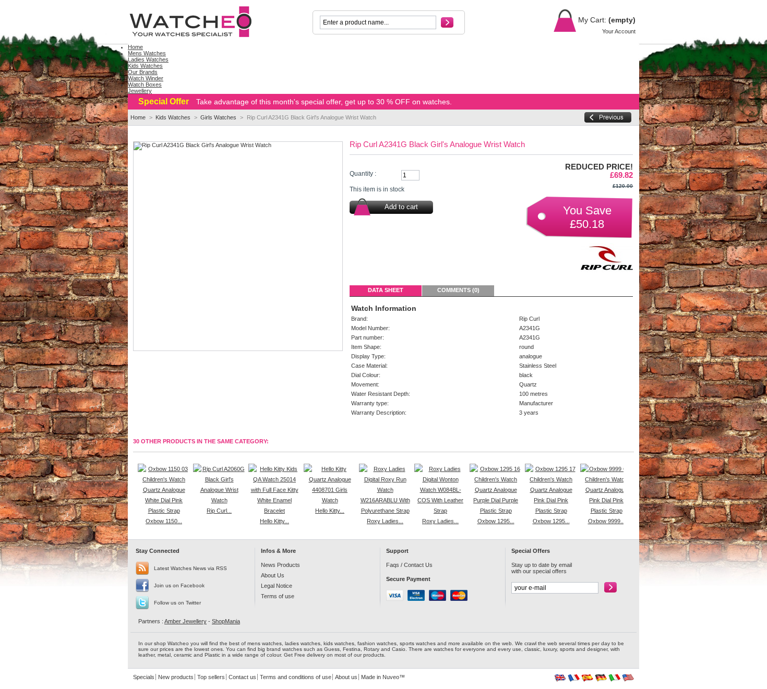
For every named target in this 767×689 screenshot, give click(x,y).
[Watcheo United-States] (628, 679)
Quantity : (363, 173)
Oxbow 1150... (164, 521)
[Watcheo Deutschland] (601, 679)
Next (626, 484)
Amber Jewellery (185, 621)
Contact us (242, 677)
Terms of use (277, 596)
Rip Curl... (219, 510)
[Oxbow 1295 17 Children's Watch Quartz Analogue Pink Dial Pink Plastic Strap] (551, 510)
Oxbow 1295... (495, 521)
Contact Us (418, 565)
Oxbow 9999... (606, 521)
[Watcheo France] (574, 679)
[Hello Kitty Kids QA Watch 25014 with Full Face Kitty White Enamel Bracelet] (274, 510)
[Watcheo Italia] (614, 679)
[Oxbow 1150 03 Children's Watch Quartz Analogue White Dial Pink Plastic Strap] (164, 510)
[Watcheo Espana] (587, 679)
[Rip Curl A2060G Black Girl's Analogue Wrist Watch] (219, 500)
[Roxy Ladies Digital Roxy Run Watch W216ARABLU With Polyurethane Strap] (385, 510)
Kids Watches (172, 117)
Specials (143, 677)
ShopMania (226, 621)
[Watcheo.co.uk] (197, 22)
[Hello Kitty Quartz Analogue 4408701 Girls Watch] (330, 500)
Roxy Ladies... (385, 521)
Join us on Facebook (179, 585)
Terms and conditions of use (295, 677)
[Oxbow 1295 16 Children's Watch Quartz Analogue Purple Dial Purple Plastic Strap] (496, 510)
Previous (135, 484)
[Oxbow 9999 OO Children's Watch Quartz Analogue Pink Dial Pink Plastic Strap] (606, 510)
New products (176, 677)
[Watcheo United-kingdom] (560, 679)
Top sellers (211, 677)
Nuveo (390, 677)
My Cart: (591, 20)
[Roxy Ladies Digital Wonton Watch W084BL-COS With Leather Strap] (440, 510)
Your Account (619, 31)
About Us (272, 575)
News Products (280, 565)
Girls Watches (218, 117)
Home (138, 117)
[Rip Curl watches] (607, 272)
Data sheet (385, 290)
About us (346, 677)
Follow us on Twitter (177, 603)
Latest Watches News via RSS (190, 568)
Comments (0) (458, 290)
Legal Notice (276, 586)
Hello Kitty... (274, 521)
